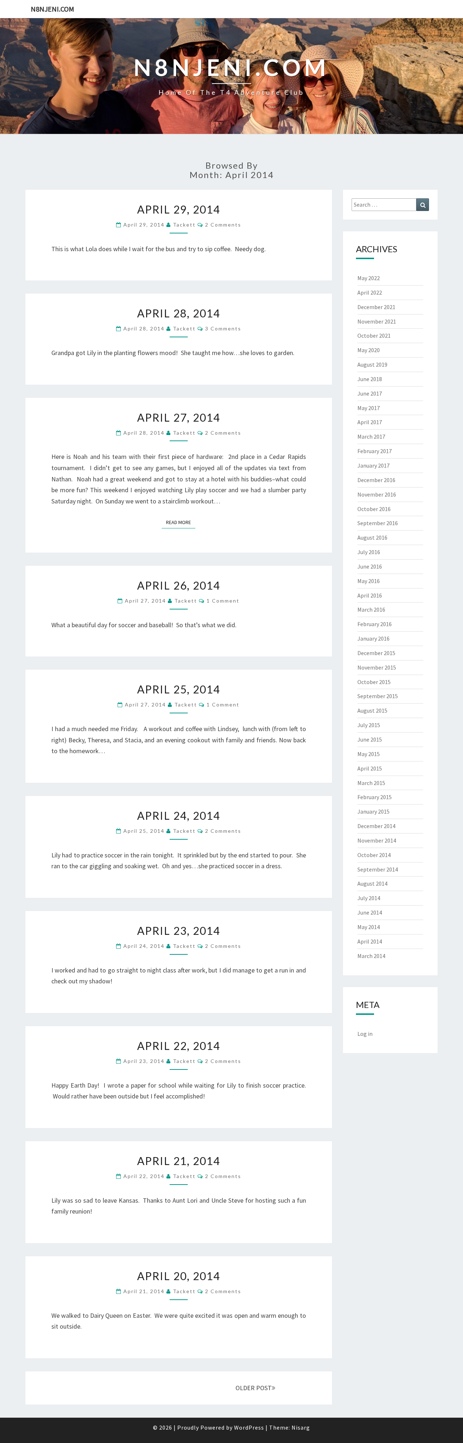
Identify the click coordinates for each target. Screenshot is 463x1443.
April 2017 (369, 422)
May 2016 (368, 581)
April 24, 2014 (178, 815)
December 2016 (376, 480)
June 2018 (369, 379)
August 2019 (372, 364)
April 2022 (369, 292)
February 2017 (374, 451)
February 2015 (374, 797)
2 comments (223, 224)
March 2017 (371, 436)
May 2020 (368, 350)
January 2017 (373, 465)
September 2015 (377, 696)
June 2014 (369, 912)
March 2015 (371, 782)
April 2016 (369, 595)
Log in (365, 1033)
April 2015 (369, 768)
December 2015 (376, 653)
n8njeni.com (52, 8)
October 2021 (374, 335)
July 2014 (368, 898)
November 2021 (376, 321)
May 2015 (368, 754)
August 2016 (372, 537)
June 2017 (369, 393)
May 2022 (368, 278)
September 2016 (377, 523)
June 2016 (369, 566)
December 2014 (376, 826)
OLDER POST (253, 1388)
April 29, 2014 (178, 209)
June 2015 (369, 739)
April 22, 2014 (178, 1045)
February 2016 (374, 624)
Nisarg (301, 1427)
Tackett (184, 224)
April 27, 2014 (178, 417)
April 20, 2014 (178, 1275)
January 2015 (373, 811)
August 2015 (372, 710)
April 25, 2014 (178, 689)
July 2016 (368, 552)
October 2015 (374, 681)
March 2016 (371, 609)
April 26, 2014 (178, 585)
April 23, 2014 (178, 930)
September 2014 (377, 869)
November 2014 (376, 840)
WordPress (249, 1427)
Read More (180, 522)
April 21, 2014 (178, 1160)
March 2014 (371, 955)
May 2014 (368, 927)
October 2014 (374, 854)
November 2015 (376, 667)
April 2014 (369, 941)
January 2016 (373, 638)
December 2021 (376, 307)
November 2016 (376, 494)
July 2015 (368, 725)
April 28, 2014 (178, 313)
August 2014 (372, 883)
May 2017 (368, 408)
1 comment (223, 601)
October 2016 (374, 508)
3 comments (223, 328)
